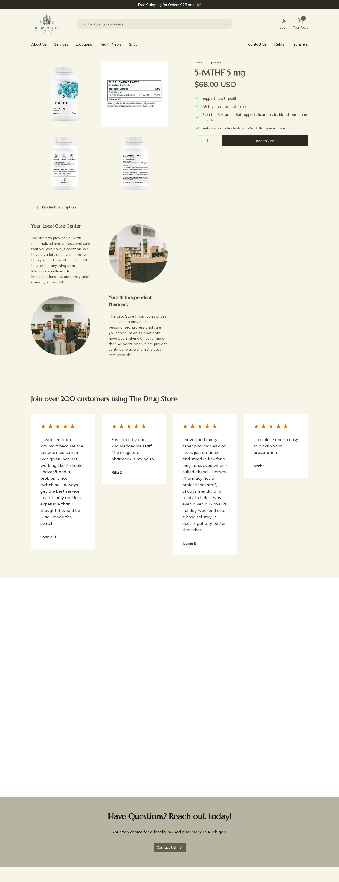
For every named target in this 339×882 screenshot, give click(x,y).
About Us (39, 44)
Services (61, 44)
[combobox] (154, 24)
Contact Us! (166, 847)
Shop (133, 44)
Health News (110, 44)
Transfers (300, 44)
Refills (279, 44)
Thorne (216, 63)
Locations (84, 44)
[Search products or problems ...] (226, 24)
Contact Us (257, 44)
